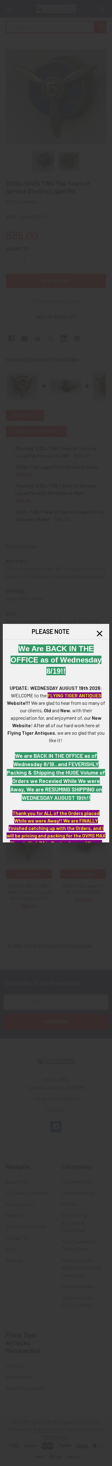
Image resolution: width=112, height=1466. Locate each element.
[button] (100, 634)
